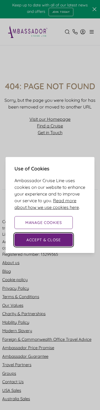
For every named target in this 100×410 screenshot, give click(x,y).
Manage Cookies (43, 222)
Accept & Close (43, 239)
